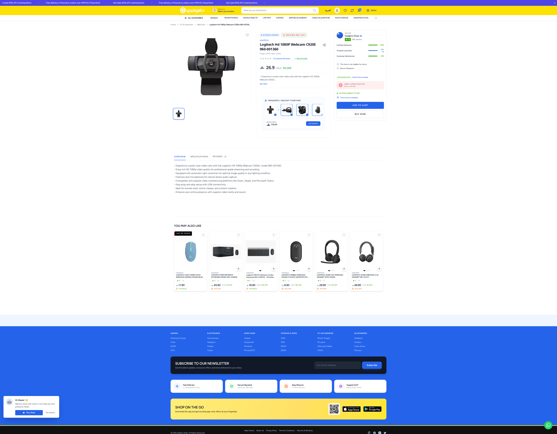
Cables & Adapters (321, 18)
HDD (283, 338)
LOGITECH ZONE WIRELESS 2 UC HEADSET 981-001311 (365, 276)
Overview (180, 156)
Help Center (249, 431)
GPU (173, 350)
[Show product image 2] (262, 270)
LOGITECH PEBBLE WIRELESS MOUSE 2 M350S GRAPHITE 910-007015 (295, 276)
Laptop (247, 338)
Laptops (267, 18)
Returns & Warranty (305, 431)
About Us (260, 431)
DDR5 (173, 346)
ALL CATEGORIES (195, 18)
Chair (173, 342)
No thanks (50, 412)
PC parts (321, 342)
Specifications (199, 156)
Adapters (211, 342)
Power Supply (324, 338)
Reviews (219, 156)
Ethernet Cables (325, 346)
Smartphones (231, 18)
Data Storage (341, 18)
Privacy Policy (271, 431)
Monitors (248, 346)
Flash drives (359, 346)
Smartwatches (361, 18)
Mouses (358, 350)
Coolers (357, 342)
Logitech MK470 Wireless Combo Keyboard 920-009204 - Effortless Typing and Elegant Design (260, 276)
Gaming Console (178, 338)
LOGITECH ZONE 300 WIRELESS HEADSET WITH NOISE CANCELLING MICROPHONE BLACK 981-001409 (331, 276)
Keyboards (249, 342)
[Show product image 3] (297, 270)
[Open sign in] (337, 10)
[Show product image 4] (298, 270)
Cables (210, 346)
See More (263, 84)
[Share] (324, 45)
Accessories (213, 338)
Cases (210, 350)
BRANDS (214, 18)
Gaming (280, 18)
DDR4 (283, 346)
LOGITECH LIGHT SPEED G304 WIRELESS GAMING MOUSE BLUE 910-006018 (189, 276)
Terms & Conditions (287, 431)
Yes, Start (30, 412)
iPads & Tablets (250, 18)
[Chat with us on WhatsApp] (548, 425)
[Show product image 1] (260, 270)
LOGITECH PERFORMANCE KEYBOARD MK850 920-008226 (224, 276)
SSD (283, 342)
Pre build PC (249, 350)
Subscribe (372, 365)
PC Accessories (186, 25)
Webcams (201, 25)
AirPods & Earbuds (298, 18)
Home (173, 25)
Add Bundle (313, 123)
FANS (320, 350)
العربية (328, 10)
